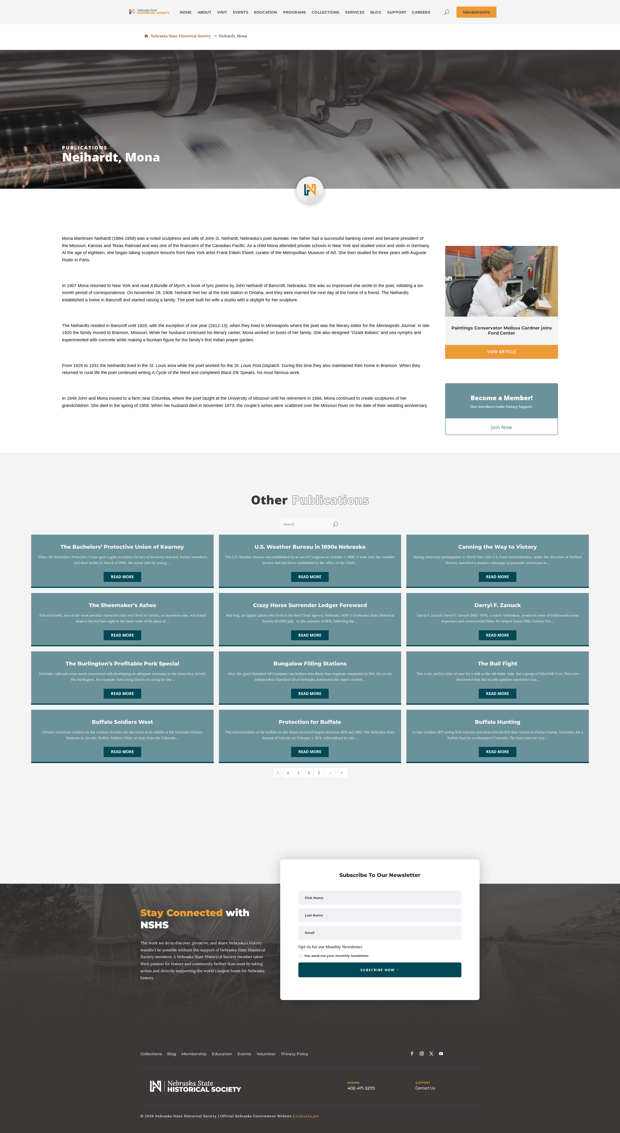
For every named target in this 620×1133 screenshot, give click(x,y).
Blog (171, 1054)
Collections (151, 1054)
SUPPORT (422, 1083)
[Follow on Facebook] (412, 1053)
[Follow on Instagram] (422, 1053)
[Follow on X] (431, 1053)
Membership (194, 1054)
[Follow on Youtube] (441, 1053)
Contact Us (425, 1088)
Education (222, 1054)
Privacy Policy (294, 1054)
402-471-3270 (361, 1088)
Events (244, 1054)
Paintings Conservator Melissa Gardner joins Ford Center (501, 330)
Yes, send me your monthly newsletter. (336, 956)
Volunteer (266, 1054)
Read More (122, 576)
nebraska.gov (307, 1116)
